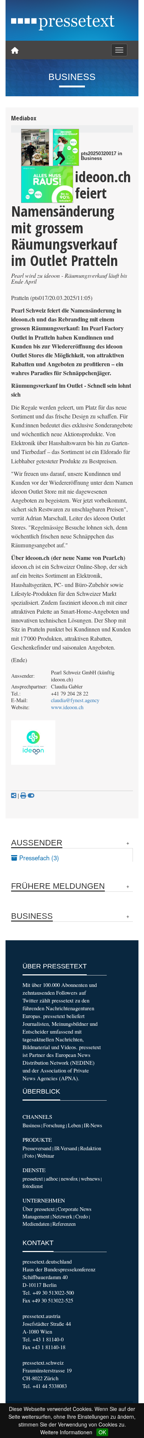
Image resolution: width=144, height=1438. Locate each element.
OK (102, 1432)
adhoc (52, 1178)
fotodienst (33, 1186)
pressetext (33, 1178)
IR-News (93, 1125)
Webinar (45, 1155)
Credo (81, 1216)
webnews (90, 1178)
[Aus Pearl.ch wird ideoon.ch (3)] (47, 184)
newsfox (69, 1178)
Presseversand (37, 1148)
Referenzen (64, 1223)
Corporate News (74, 1208)
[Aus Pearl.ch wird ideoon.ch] (35, 147)
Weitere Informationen (66, 1432)
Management (36, 1216)
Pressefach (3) (38, 857)
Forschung (54, 1125)
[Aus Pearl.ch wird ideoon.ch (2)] (66, 147)
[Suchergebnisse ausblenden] (31, 795)
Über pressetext (39, 1208)
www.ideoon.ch (67, 707)
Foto (29, 1155)
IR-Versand (65, 1148)
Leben (74, 1125)
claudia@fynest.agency (75, 700)
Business (31, 1125)
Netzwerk (62, 1216)
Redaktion (90, 1148)
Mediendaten (36, 1223)
